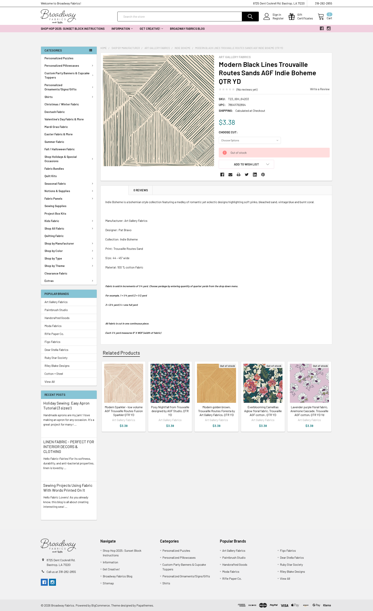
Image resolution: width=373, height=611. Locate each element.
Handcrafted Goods (57, 318)
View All (49, 381)
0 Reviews (140, 190)
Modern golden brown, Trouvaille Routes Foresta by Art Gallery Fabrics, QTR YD (216, 411)
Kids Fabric (51, 221)
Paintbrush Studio (56, 310)
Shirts (48, 97)
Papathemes (144, 605)
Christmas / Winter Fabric (61, 104)
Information (121, 28)
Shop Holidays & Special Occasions (60, 159)
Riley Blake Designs (57, 365)
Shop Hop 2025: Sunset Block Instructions (73, 28)
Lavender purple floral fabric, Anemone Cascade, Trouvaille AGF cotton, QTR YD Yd (309, 411)
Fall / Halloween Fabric (59, 149)
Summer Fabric (54, 141)
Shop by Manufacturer (59, 243)
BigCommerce (100, 605)
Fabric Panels (53, 198)
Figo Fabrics (52, 342)
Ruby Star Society (55, 357)
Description (114, 190)
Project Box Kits (55, 213)
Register (278, 18)
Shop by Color (53, 251)
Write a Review (320, 89)
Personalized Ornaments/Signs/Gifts (60, 87)
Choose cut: (228, 132)
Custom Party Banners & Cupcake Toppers (67, 75)
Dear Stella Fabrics (56, 349)
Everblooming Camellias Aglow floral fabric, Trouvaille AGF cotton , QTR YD (263, 411)
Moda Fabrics (53, 326)
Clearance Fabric (55, 273)
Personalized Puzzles (58, 58)
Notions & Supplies (57, 191)
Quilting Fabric (54, 236)
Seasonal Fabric (55, 183)
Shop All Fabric (54, 228)
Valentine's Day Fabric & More (64, 119)
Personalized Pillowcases (61, 65)
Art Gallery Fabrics (56, 302)
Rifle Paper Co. (54, 334)
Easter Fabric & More (58, 134)
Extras (49, 280)
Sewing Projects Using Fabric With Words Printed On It (67, 487)
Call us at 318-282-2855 (61, 571)
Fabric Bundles (54, 168)
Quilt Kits (50, 176)
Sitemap (108, 583)
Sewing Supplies (55, 206)
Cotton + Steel (53, 373)
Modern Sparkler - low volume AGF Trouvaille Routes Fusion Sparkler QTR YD (124, 411)
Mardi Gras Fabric (56, 126)
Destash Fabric (54, 112)
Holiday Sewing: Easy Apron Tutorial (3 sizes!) (66, 405)
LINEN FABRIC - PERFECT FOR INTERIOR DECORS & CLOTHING (68, 446)
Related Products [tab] (121, 353)
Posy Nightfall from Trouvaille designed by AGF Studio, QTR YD (170, 411)
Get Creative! (150, 28)
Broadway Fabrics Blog (187, 28)
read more (50, 431)
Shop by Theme (54, 265)
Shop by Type (53, 258)
